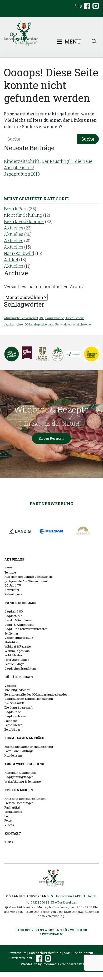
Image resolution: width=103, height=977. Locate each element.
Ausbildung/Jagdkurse (20, 773)
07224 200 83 (39, 902)
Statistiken (11, 642)
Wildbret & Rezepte (17, 646)
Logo (7, 816)
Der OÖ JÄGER (14, 703)
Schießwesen (13, 725)
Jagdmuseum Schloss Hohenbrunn (28, 699)
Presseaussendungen (18, 803)
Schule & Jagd (14, 664)
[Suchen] (94, 41)
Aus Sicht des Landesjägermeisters (28, 577)
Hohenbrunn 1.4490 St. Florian (75, 896)
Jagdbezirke (13, 616)
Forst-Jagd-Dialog (16, 660)
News (8, 568)
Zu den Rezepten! (51, 438)
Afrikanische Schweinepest (21, 318)
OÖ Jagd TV (12, 585)
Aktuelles (13, 228)
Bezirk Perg (16, 208)
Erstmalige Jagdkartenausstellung (28, 747)
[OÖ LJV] (51, 877)
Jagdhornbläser (14, 324)
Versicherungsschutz (18, 638)
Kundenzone (13, 755)
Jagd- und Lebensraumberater (25, 629)
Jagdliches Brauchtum (20, 668)
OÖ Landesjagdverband (39, 324)
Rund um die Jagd (20, 603)
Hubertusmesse (74, 318)
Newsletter (11, 590)
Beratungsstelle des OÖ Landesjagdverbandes (35, 694)
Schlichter (11, 633)
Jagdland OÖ (13, 611)
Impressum (18, 953)
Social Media (13, 812)
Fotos (8, 820)
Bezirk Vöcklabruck (24, 221)
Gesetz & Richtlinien (18, 620)
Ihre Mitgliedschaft (17, 690)
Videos (9, 825)
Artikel (11, 259)
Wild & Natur (13, 655)
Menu (72, 41)
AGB (66, 953)
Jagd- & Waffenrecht (19, 625)
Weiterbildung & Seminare (22, 781)
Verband (10, 686)
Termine (10, 572)
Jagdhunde (12, 712)
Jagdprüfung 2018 (22, 174)
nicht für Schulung (23, 215)
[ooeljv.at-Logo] (51, 33)
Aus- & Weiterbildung (24, 764)
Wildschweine (82, 324)
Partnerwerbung (51, 503)
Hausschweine (54, 318)
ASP (41, 318)
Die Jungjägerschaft (18, 707)
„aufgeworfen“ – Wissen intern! (26, 581)
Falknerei (10, 721)
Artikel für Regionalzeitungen (25, 799)
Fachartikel (12, 807)
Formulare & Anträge (24, 738)
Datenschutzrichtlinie (45, 953)
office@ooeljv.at (65, 902)
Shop (78, 5)
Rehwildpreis (63, 324)
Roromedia (50, 964)
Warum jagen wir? (17, 651)
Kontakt (12, 833)
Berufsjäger (12, 729)
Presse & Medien (18, 790)
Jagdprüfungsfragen (18, 777)
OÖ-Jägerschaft (18, 677)
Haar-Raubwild (19, 253)
